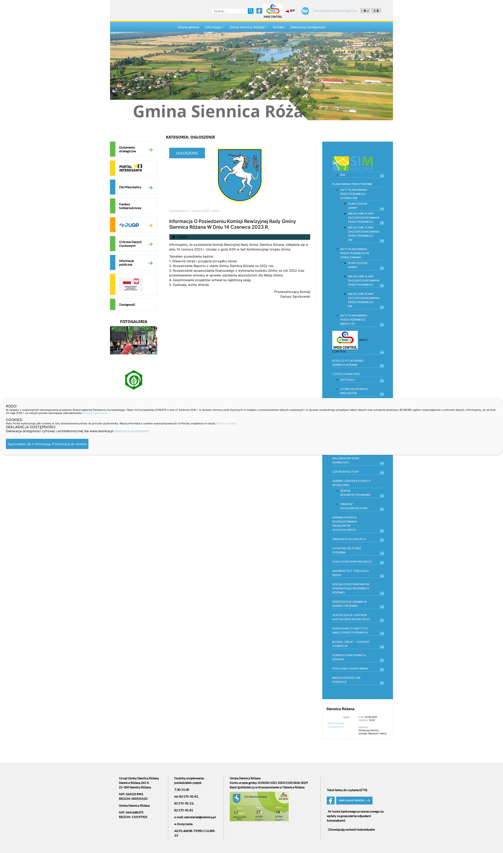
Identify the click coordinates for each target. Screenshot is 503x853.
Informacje (213, 27)
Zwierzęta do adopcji (349, 539)
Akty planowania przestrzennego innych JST (353, 319)
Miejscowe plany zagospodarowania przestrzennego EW (363, 233)
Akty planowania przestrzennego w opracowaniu (354, 253)
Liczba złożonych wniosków (354, 391)
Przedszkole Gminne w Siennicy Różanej (349, 603)
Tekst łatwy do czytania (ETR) (347, 790)
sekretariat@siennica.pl (200, 817)
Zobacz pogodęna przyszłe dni (335, 724)
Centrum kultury (345, 471)
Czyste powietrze (346, 374)
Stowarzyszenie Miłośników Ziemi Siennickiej (345, 458)
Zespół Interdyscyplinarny (355, 492)
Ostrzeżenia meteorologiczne (335, 11)
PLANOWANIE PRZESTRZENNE (352, 184)
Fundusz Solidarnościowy (130, 206)
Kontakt (278, 27)
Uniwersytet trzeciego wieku (350, 573)
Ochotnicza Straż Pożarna (346, 550)
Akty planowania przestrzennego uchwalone (353, 194)
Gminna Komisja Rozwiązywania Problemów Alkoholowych (344, 523)
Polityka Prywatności (95, 413)
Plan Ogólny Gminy (358, 205)
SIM (342, 174)
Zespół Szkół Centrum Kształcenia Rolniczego (351, 617)
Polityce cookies (226, 423)
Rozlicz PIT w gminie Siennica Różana (347, 362)
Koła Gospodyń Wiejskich (352, 561)
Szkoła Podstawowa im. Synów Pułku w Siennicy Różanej (350, 588)
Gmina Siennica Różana (247, 27)
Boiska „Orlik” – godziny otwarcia (351, 644)
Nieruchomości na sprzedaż (346, 679)
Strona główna (188, 27)
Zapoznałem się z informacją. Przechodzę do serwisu (47, 444)
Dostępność (127, 304)
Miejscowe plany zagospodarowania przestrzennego (363, 217)
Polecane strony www (350, 668)
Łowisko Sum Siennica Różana (349, 657)
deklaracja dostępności (131, 431)
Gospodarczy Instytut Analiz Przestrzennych (350, 630)
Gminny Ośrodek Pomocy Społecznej (351, 483)
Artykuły (347, 379)
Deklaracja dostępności (307, 27)
